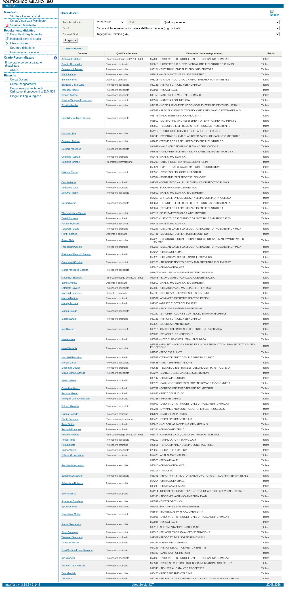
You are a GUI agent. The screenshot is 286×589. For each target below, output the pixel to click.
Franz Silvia (67, 240)
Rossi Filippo (68, 439)
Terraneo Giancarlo (71, 537)
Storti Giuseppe (69, 532)
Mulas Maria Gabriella (73, 373)
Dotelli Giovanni (69, 218)
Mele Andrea (68, 339)
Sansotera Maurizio (71, 475)
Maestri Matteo (69, 298)
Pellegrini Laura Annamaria (75, 398)
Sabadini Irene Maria (72, 455)
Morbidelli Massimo (71, 357)
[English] (274, 14)
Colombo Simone (70, 161)
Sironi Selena (68, 493)
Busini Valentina (69, 105)
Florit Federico (69, 233)
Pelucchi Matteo (70, 406)
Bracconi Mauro (70, 90)
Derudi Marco (68, 203)
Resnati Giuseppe (71, 429)
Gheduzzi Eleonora (71, 277)
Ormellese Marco (70, 388)
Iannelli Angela (69, 282)
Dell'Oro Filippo (69, 192)
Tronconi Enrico (70, 542)
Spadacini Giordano (72, 501)
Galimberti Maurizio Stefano (76, 254)
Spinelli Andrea (69, 506)
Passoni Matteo (69, 393)
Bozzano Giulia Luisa (72, 84)
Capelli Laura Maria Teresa (75, 118)
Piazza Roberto (69, 414)
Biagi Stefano (68, 74)
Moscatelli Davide (70, 367)
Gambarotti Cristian (71, 262)
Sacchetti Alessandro (72, 465)
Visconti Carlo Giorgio (73, 565)
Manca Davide (69, 311)
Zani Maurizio (68, 573)
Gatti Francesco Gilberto (74, 269)
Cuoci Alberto (68, 182)
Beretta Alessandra (71, 64)
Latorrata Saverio (70, 288)
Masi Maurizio (68, 318)
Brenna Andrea (69, 95)
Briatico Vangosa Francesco (76, 100)
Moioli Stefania (69, 348)
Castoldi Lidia (68, 133)
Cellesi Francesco (71, 149)
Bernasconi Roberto (72, 69)
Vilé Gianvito (68, 558)
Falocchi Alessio (70, 223)
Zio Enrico (66, 578)
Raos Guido (67, 424)
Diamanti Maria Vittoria (73, 213)
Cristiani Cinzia (69, 172)
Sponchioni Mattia (70, 514)
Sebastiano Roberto (72, 483)
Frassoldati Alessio (71, 246)
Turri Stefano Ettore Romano (77, 550)
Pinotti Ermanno (69, 419)
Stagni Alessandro (71, 524)
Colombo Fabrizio (70, 156)
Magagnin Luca (69, 303)
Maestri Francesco (71, 293)
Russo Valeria (68, 450)
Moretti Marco (68, 362)
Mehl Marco (67, 329)
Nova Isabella (68, 380)
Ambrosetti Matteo (71, 59)
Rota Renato (68, 444)
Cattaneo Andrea (70, 141)
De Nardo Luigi (69, 187)
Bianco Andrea (69, 79)
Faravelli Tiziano (70, 228)
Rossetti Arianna (70, 434)
